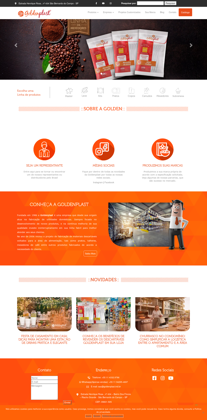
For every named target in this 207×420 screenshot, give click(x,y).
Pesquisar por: (128, 3)
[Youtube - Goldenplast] (103, 3)
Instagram (98, 182)
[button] (15, 44)
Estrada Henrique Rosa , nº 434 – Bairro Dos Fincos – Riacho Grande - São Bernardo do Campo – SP (105, 396)
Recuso (96, 416)
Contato (172, 12)
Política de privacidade (112, 416)
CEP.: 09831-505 (103, 401)
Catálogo (185, 12)
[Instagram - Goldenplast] (110, 3)
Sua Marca (150, 12)
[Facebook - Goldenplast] (96, 3)
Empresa (107, 12)
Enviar (67, 402)
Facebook (109, 182)
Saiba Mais (90, 253)
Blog (162, 12)
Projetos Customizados (129, 12)
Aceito (88, 416)
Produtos (92, 12)
